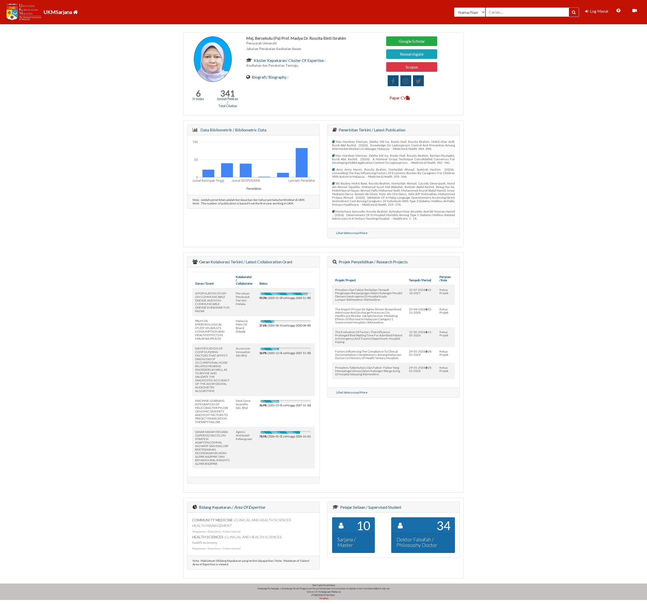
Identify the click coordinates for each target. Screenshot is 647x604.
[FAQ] (618, 10)
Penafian (323, 598)
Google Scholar (412, 41)
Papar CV (397, 97)
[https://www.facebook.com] (393, 80)
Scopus (412, 66)
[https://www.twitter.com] (418, 80)
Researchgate (412, 54)
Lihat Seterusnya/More (351, 233)
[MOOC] (634, 10)
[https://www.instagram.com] (405, 80)
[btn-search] (574, 12)
